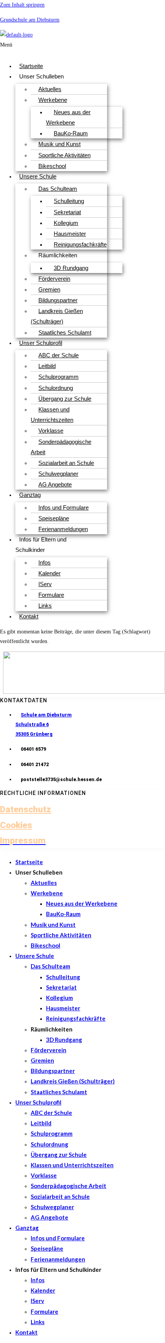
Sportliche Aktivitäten (64, 155)
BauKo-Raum (71, 133)
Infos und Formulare (63, 507)
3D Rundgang (71, 268)
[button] (33, 48)
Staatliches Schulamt (64, 332)
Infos (44, 562)
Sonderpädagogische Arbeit (61, 446)
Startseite (31, 66)
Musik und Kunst (59, 144)
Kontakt (28, 616)
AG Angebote (55, 484)
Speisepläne (53, 518)
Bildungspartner (58, 300)
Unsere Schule (37, 176)
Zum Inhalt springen (22, 5)
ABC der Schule (58, 355)
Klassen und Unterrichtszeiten (52, 414)
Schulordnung (55, 388)
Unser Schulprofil (40, 343)
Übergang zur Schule (64, 398)
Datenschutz (25, 809)
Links (45, 605)
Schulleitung (69, 201)
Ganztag (30, 495)
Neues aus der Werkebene (68, 117)
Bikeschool (52, 166)
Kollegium (66, 223)
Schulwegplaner (58, 473)
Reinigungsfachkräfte (80, 244)
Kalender (49, 573)
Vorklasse (50, 430)
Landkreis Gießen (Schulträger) (57, 316)
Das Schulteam (57, 188)
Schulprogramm (58, 376)
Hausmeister (70, 233)
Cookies (16, 825)
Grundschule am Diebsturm (29, 20)
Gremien (49, 289)
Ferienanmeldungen (63, 529)
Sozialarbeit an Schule (66, 463)
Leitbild (47, 366)
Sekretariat (67, 212)
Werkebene (52, 100)
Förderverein (54, 278)
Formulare (51, 595)
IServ (45, 584)
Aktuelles (49, 89)
